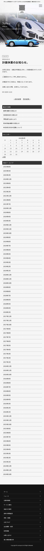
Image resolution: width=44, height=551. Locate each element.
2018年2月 (7, 312)
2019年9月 (7, 237)
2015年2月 (7, 458)
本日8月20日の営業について (12, 127)
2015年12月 (7, 416)
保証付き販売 (7, 509)
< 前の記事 (17, 99)
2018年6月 (7, 300)
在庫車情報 (7, 500)
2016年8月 (7, 383)
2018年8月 (7, 291)
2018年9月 (7, 287)
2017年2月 (7, 358)
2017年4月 (7, 350)
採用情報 (6, 531)
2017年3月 (7, 354)
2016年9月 (7, 379)
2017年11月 (7, 320)
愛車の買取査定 (8, 513)
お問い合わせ (7, 535)
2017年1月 (7, 362)
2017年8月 (7, 333)
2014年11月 (7, 470)
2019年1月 (7, 271)
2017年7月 (7, 337)
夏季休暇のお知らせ (10, 111)
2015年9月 (7, 429)
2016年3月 (7, 404)
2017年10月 (7, 325)
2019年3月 (7, 262)
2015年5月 (7, 445)
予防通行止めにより (10, 119)
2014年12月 (7, 466)
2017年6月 (7, 341)
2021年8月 (7, 200)
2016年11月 (7, 370)
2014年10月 (7, 474)
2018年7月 (7, 296)
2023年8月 (7, 183)
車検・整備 (7, 518)
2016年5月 (7, 395)
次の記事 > (26, 99)
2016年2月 (7, 408)
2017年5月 (7, 345)
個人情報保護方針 (9, 539)
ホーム (4, 29)
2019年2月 (7, 266)
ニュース (6, 496)
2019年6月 (7, 250)
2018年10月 (7, 283)
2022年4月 (7, 187)
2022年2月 (7, 192)
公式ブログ (7, 522)
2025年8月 (7, 167)
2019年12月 (7, 225)
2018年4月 (7, 308)
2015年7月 (7, 437)
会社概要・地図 (8, 526)
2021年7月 (7, 204)
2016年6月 (7, 391)
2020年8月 (7, 212)
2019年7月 (7, 246)
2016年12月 (7, 366)
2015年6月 (7, 441)
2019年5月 (7, 254)
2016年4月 (7, 399)
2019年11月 (7, 229)
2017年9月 (7, 329)
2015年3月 (7, 453)
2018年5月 (7, 304)
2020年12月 (7, 208)
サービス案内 (7, 505)
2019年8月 (7, 241)
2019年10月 (7, 233)
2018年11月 (7, 279)
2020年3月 (7, 221)
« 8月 (4, 157)
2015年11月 (7, 420)
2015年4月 (7, 449)
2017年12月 (7, 316)
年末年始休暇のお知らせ (11, 123)
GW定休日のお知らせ (10, 115)
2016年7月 (7, 387)
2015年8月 (7, 433)
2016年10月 (7, 374)
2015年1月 (7, 462)
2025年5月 (7, 171)
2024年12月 (7, 179)
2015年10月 (7, 424)
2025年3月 (7, 175)
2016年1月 (7, 412)
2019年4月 (7, 258)
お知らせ (8, 29)
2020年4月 (7, 217)
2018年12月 (7, 275)
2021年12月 (7, 196)
